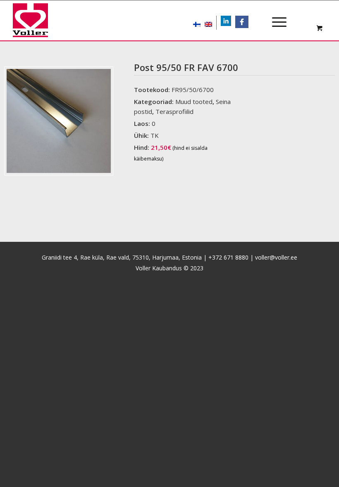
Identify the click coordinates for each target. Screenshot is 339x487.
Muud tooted (193, 101)
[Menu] (275, 14)
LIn (230, 22)
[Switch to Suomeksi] (197, 23)
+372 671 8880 (228, 257)
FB (244, 22)
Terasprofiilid (174, 111)
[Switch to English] (208, 23)
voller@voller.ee (276, 257)
